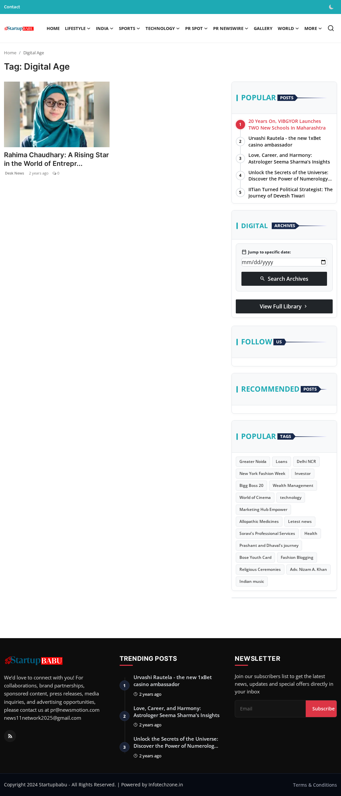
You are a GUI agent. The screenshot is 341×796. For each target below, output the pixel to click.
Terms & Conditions (315, 785)
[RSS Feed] (10, 736)
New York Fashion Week (262, 473)
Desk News (14, 173)
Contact (12, 7)
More (310, 28)
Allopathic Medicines (259, 521)
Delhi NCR (306, 461)
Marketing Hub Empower (263, 509)
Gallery (263, 28)
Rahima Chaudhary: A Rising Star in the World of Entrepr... (56, 159)
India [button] (102, 28)
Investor (303, 473)
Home (53, 28)
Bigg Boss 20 (251, 485)
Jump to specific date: (266, 252)
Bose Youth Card (255, 557)
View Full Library (284, 306)
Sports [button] (127, 28)
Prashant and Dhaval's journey (268, 545)
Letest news (300, 521)
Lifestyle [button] (75, 28)
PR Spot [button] (194, 28)
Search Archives (284, 278)
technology (290, 497)
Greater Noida (252, 461)
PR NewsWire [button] (228, 28)
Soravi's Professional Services (267, 533)
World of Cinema (255, 497)
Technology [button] (160, 28)
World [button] (286, 28)
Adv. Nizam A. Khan (308, 569)
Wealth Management (293, 485)
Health (310, 533)
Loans (281, 461)
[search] (331, 28)
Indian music (251, 581)
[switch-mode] (332, 7)
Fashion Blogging (297, 557)
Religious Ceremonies (260, 569)
